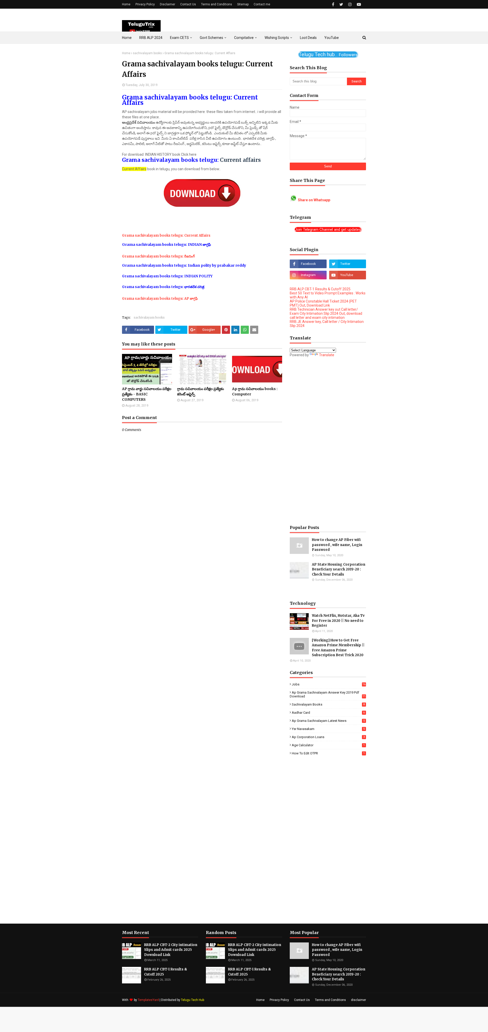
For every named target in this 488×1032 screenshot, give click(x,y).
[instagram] (350, 4)
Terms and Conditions (216, 4)
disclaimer (358, 1000)
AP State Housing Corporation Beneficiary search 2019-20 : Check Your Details (338, 569)
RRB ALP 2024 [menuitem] (150, 38)
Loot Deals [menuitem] (308, 38)
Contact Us (188, 4)
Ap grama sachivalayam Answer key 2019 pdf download (327, 694)
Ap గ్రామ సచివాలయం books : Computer (255, 391)
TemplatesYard (148, 1000)
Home (126, 4)
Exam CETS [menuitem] (179, 38)
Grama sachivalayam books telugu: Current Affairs (166, 235)
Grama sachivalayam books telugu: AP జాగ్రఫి (160, 298)
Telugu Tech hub (328, 54)
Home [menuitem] (127, 38)
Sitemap (243, 4)
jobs (328, 684)
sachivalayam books (147, 53)
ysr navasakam (328, 729)
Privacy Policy (145, 4)
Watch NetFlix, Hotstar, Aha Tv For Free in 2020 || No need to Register (338, 620)
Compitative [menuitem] (244, 38)
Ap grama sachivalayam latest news (328, 721)
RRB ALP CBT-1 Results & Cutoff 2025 (320, 289)
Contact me (262, 4)
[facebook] (333, 4)
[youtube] (358, 4)
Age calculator (328, 745)
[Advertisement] (328, 441)
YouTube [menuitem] (331, 38)
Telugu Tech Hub (192, 1000)
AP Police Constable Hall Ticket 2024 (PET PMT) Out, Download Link (323, 303)
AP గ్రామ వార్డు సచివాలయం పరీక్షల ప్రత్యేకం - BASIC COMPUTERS (146, 394)
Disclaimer (167, 4)
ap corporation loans (328, 737)
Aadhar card (328, 712)
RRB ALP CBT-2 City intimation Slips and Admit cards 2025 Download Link (170, 950)
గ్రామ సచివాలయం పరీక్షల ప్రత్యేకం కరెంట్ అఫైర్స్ (200, 391)
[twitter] (341, 4)
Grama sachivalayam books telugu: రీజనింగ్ (158, 256)
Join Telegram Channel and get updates (328, 229)
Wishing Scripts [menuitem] (277, 38)
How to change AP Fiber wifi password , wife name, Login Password (337, 545)
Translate (326, 355)
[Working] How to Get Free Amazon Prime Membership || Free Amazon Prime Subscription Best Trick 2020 (338, 647)
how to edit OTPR (328, 753)
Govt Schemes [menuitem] (211, 38)
